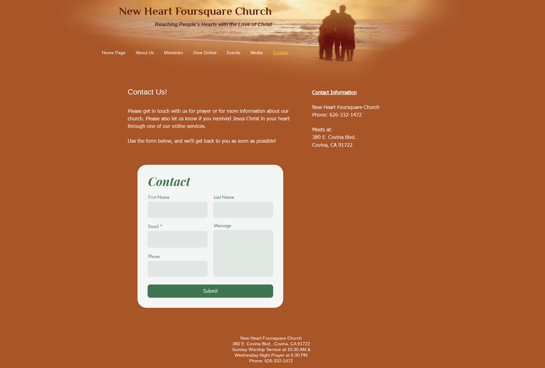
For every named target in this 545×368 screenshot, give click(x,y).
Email (153, 226)
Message (222, 225)
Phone (154, 256)
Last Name (224, 197)
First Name (158, 197)
